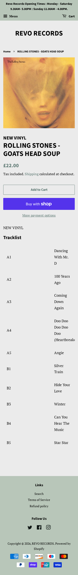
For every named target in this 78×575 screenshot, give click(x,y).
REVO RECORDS (39, 33)
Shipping (32, 174)
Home (7, 51)
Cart (71, 16)
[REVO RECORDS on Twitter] (30, 528)
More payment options (39, 215)
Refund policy (39, 506)
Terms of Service (39, 500)
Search (39, 494)
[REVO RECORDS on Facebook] (39, 528)
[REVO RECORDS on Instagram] (48, 528)
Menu (13, 16)
